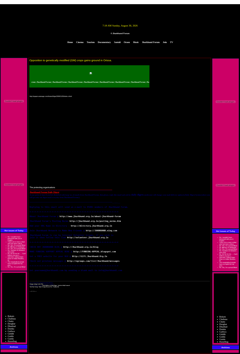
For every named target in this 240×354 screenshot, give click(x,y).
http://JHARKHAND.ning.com (101, 230)
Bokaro (11, 313)
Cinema (79, 42)
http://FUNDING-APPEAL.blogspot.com (94, 251)
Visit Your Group (34, 286)
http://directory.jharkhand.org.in (91, 226)
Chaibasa (12, 316)
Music (136, 42)
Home (70, 42)
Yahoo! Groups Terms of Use (46, 286)
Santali (117, 42)
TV (171, 42)
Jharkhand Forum (151, 42)
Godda (11, 333)
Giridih (11, 331)
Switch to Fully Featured (64, 285)
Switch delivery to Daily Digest (49, 285)
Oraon (127, 42)
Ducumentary (104, 42)
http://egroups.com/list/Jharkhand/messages (93, 261)
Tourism (91, 42)
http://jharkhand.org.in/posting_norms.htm (95, 221)
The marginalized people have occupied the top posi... (16, 263)
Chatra (10, 318)
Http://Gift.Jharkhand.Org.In (89, 256)
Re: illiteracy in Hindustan (16, 247)
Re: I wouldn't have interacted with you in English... (15, 238)
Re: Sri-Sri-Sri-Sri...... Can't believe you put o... (17, 254)
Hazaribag (12, 338)
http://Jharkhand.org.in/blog (80, 247)
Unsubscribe (56, 286)
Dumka (11, 326)
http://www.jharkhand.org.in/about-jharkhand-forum (90, 216)
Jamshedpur (13, 341)
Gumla (11, 336)
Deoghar (11, 321)
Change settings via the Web (36, 284)
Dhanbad (12, 323)
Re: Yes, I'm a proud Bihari (16, 245)
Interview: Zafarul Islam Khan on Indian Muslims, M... (16, 258)
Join (165, 42)
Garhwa (11, 328)
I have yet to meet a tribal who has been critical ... (16, 242)
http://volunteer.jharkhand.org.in (87, 237)
